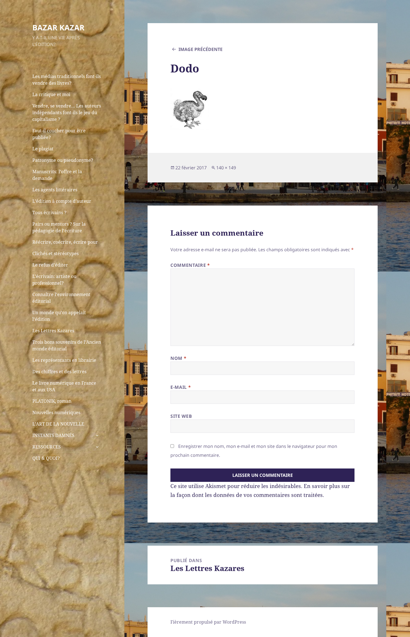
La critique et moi (51, 94)
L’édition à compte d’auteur (61, 201)
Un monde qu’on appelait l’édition (59, 315)
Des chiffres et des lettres (59, 371)
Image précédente (201, 49)
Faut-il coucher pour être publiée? (59, 134)
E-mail (180, 387)
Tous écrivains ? (49, 212)
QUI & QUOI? (46, 458)
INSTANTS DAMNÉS (53, 435)
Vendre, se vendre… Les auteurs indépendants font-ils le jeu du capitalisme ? (66, 112)
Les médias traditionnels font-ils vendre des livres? (66, 79)
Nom (178, 358)
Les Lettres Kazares (53, 331)
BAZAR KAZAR (58, 27)
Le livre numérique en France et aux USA (64, 386)
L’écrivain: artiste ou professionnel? (54, 279)
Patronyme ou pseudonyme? (62, 160)
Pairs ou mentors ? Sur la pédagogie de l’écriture (59, 227)
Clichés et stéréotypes (55, 253)
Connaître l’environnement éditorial (61, 297)
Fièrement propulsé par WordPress (208, 622)
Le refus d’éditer (50, 265)
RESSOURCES (46, 447)
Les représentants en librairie (64, 360)
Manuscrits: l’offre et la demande (57, 175)
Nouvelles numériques (56, 412)
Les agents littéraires (54, 190)
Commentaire (190, 265)
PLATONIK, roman (51, 401)
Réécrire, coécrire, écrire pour (65, 242)
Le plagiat (43, 149)
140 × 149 (226, 168)
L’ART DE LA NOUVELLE (58, 424)
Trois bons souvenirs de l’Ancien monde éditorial (66, 345)
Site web (181, 416)
